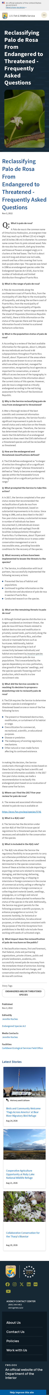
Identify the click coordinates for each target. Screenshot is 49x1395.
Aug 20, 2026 (12, 1245)
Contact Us (15, 1331)
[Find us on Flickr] (36, 1284)
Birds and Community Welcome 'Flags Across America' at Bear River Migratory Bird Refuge (23, 1112)
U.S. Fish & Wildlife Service (22, 15)
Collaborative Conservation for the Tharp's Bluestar (23, 1234)
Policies (12, 1341)
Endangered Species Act (14, 1026)
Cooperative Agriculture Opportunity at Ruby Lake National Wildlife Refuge (20, 1174)
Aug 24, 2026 (12, 1120)
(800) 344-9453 (15, 1304)
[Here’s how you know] (24, 5)
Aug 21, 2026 (12, 1183)
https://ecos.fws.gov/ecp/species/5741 (21, 811)
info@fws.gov (15, 1307)
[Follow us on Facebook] (8, 1284)
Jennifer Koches (10, 1019)
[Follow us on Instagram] (15, 1284)
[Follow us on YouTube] (9, 1291)
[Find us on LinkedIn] (30, 1284)
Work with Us (16, 1350)
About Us (13, 1322)
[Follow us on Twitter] (22, 1284)
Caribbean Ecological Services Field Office (22, 1048)
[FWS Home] (5, 16)
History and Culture (20, 1100)
